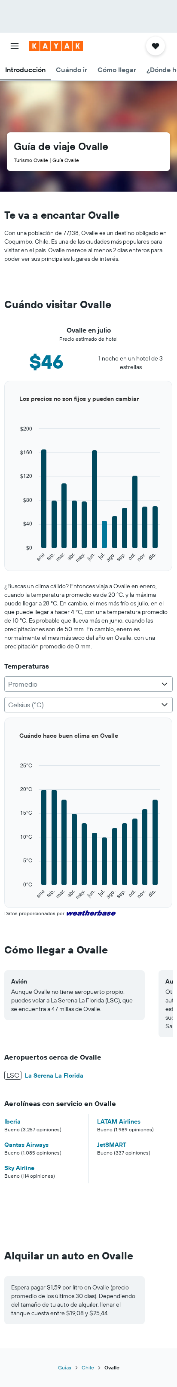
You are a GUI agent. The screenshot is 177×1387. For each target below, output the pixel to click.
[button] (14, 46)
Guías (64, 1367)
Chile (88, 1367)
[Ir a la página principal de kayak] (56, 46)
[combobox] (88, 684)
